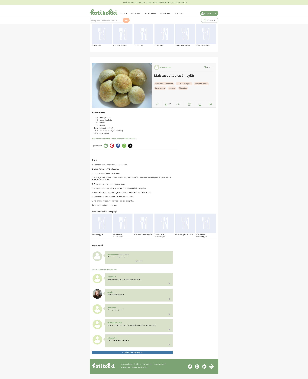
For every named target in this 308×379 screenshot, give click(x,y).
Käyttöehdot (147, 364)
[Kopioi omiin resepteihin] (200, 104)
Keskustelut (165, 14)
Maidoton (183, 88)
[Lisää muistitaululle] (157, 104)
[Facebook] (118, 146)
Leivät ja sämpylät (184, 84)
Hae (126, 20)
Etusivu (123, 14)
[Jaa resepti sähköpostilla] (106, 146)
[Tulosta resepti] (189, 104)
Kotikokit (179, 14)
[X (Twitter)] (130, 146)
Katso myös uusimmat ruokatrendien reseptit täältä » (114, 138)
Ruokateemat (151, 14)
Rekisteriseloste (159, 364)
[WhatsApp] (124, 146)
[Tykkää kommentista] (169, 283)
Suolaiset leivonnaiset (164, 84)
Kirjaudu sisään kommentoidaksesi (104, 270)
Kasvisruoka (160, 88)
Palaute (138, 364)
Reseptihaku (135, 14)
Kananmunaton (201, 84)
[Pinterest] (112, 146)
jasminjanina (164, 67)
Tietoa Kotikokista (127, 364)
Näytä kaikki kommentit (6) (132, 352)
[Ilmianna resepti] (210, 104)
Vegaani (172, 88)
